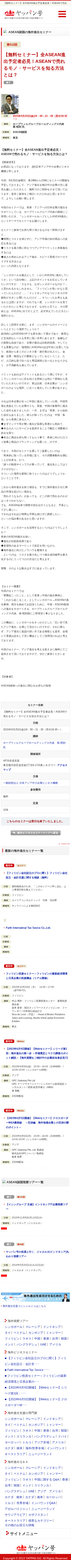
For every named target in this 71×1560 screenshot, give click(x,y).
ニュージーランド (40, 1454)
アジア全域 (41, 1442)
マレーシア (32, 1326)
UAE (43, 1344)
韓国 (64, 1338)
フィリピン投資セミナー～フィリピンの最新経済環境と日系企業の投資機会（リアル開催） (36, 976)
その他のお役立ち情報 (19, 1525)
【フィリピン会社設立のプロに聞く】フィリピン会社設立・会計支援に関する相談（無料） (36, 875)
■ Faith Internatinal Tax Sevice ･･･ (27, 1369)
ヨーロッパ (12, 1442)
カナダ (9, 1448)
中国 (37, 1338)
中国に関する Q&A (46, 1479)
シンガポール (13, 1326)
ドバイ (62, 1436)
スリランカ (24, 1436)
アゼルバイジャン (16, 1508)
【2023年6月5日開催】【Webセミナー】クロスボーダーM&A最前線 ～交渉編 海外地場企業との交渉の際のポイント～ (37, 1123)
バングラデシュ (27, 1344)
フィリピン (12, 1338)
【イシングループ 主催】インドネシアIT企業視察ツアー (37, 1206)
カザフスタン (37, 1514)
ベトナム (19, 1332)
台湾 (55, 1338)
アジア (41, 1491)
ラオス (26, 1338)
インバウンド (56, 1448)
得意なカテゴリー (40, 1520)
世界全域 (22, 1503)
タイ (8, 1332)
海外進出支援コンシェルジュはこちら (24, 1306)
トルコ (26, 1442)
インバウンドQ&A (43, 1503)
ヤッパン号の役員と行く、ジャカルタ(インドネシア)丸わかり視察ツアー (37, 1254)
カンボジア (35, 1332)
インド (9, 1344)
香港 (46, 1338)
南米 (19, 1448)
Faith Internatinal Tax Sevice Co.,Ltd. (28, 927)
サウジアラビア (15, 1514)
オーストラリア (15, 1454)
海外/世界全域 (34, 1448)
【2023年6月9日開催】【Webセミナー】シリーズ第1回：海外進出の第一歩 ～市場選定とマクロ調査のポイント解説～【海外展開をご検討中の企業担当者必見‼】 (37, 1053)
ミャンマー (53, 1332)
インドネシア (52, 1326)
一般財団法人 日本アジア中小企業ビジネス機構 (30, 782)
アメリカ (55, 1344)
